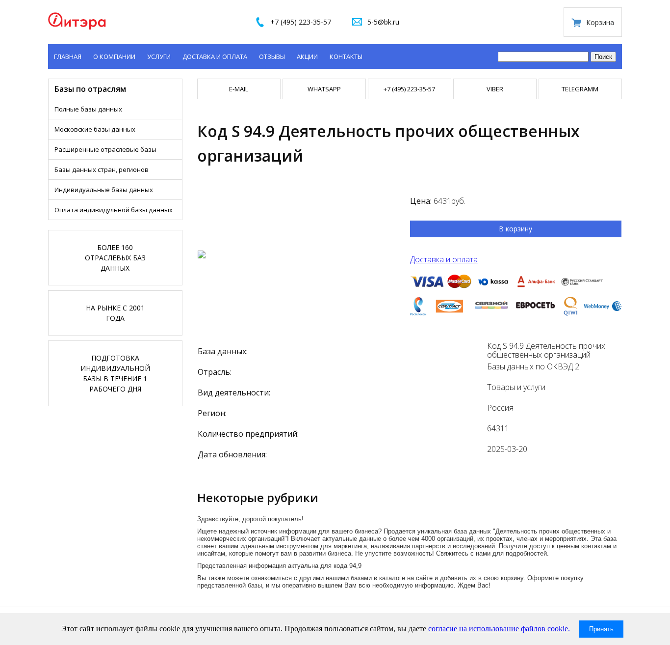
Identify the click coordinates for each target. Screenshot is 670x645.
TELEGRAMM (580, 88)
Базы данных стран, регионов (101, 169)
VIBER (495, 88)
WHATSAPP (324, 88)
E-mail (238, 88)
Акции (307, 56)
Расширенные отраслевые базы (105, 149)
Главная (67, 56)
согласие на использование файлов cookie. (499, 628)
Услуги (159, 56)
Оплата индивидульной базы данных (113, 209)
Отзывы (272, 56)
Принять (601, 629)
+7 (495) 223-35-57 (300, 22)
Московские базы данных (94, 129)
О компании (114, 56)
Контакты (346, 56)
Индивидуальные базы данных (103, 189)
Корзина (600, 22)
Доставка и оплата (214, 56)
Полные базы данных (88, 109)
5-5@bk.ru (383, 22)
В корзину (515, 228)
